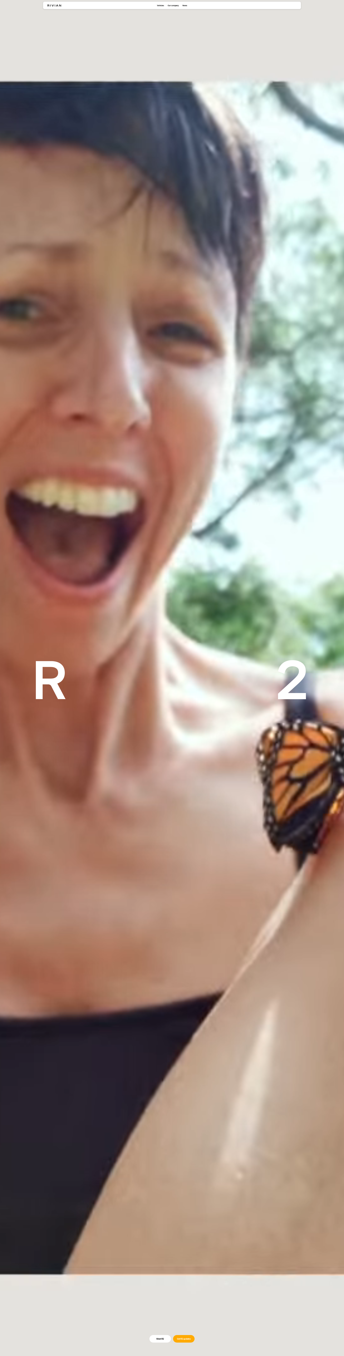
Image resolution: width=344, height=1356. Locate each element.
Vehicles (160, 5)
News (184, 5)
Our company (173, 5)
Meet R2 (160, 1338)
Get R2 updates (184, 1338)
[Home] (54, 5)
